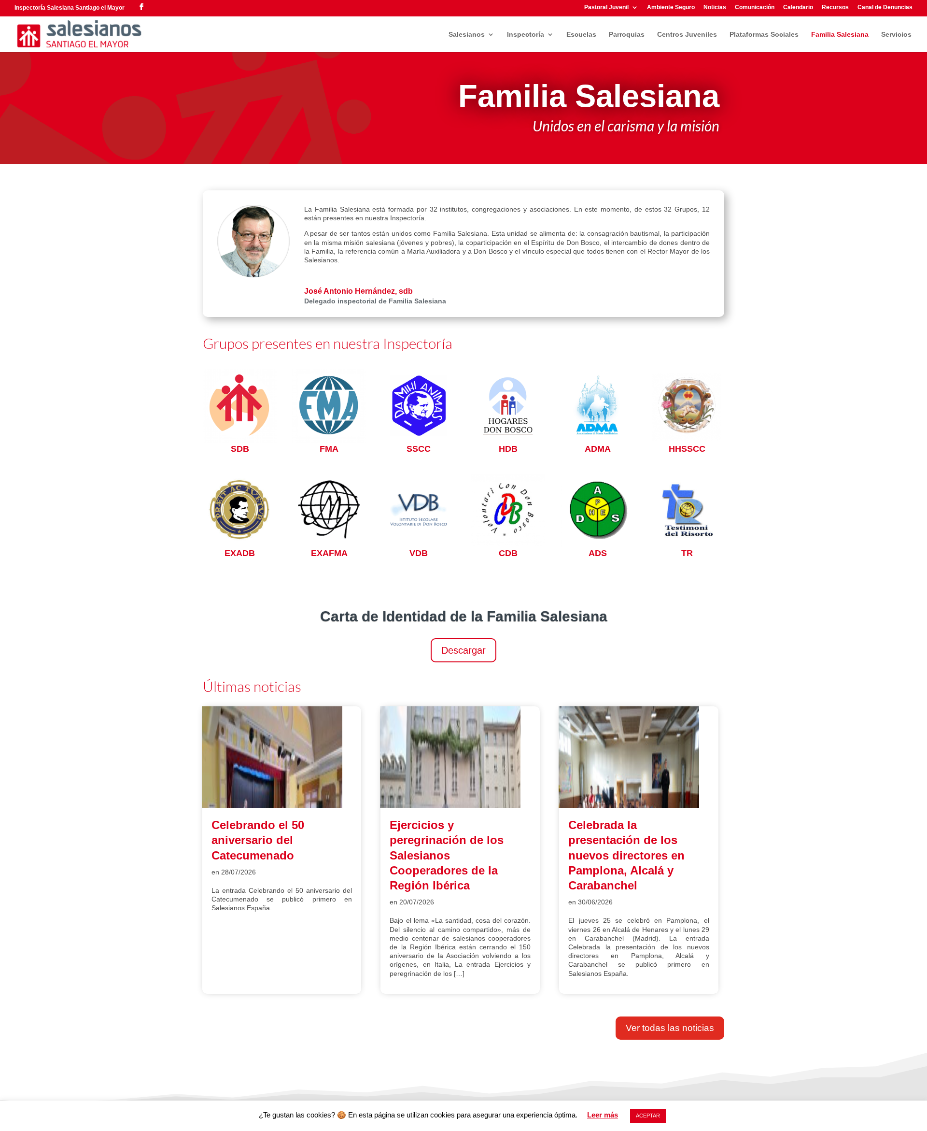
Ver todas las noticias (670, 1028)
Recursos (835, 7)
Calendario (798, 7)
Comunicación (754, 7)
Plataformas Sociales (764, 34)
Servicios (896, 34)
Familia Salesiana (840, 34)
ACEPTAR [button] (648, 1115)
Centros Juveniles (687, 34)
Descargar (463, 650)
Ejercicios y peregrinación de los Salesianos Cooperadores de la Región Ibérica (447, 855)
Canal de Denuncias (885, 7)
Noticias (714, 7)
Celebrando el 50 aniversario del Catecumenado (257, 839)
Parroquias (627, 34)
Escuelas (581, 34)
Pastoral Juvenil (606, 7)
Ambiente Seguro (671, 7)
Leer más (602, 1115)
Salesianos (467, 34)
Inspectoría (525, 34)
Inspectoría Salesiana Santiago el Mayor (69, 7)
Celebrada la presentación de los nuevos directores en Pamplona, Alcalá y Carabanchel (626, 855)
